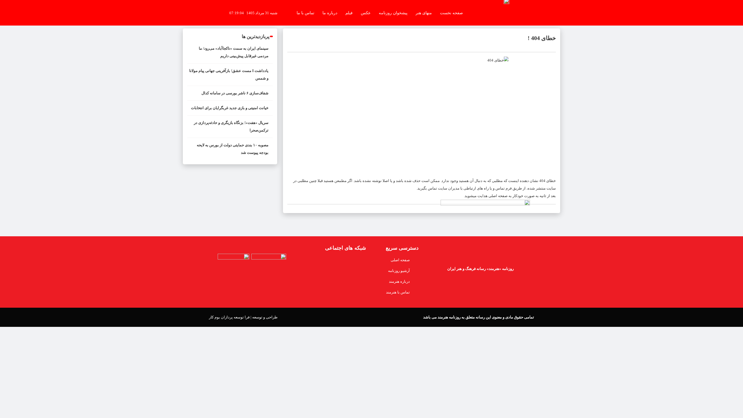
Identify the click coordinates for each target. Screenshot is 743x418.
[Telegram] (324, 262)
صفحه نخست (451, 12)
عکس (366, 12)
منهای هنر (424, 12)
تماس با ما (305, 12)
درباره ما (329, 12)
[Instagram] (312, 262)
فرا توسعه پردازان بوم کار (229, 317)
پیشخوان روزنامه (393, 12)
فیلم (349, 12)
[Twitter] (347, 262)
